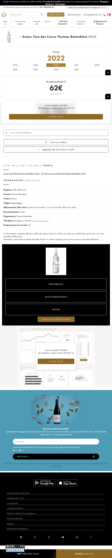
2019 (15, 69)
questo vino (84, 553)
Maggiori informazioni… (41, 220)
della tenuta (28, 553)
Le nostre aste (36, 22)
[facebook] (21, 537)
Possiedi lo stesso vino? (56, 319)
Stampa (10, 523)
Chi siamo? (12, 503)
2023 (35, 65)
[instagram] (49, 537)
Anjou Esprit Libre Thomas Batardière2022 (21, 173)
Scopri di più (56, 117)
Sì (16, 450)
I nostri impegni (15, 508)
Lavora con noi (15, 498)
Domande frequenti (17, 529)
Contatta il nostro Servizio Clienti (26, 7)
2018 (35, 69)
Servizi (47, 21)
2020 (96, 65)
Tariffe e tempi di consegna (21, 513)
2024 (15, 65)
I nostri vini (5, 22)
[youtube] (63, 537)
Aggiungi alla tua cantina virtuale (58, 149)
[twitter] (35, 537)
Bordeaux (49, 4)
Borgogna (104, 1)
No (22, 450)
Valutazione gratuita (18, 493)
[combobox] (104, 7)
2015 (76, 69)
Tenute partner (15, 518)
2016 (56, 69)
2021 (76, 65)
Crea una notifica (58, 142)
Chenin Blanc (16, 202)
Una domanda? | (28, 7)
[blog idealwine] (91, 537)
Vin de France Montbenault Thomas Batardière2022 (63, 173)
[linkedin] (77, 537)
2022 (56, 65)
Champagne (60, 4)
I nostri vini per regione (20, 22)
